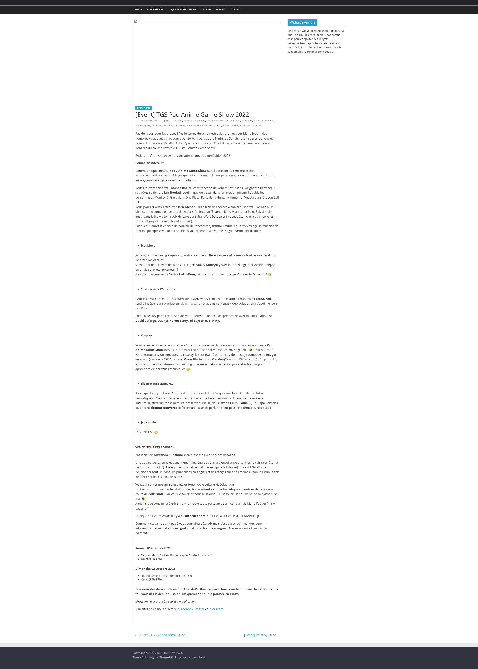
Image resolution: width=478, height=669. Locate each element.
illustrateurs (267, 120)
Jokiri (167, 120)
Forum (220, 9)
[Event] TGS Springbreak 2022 (159, 635)
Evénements (143, 107)
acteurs (178, 120)
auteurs (201, 120)
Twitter (199, 609)
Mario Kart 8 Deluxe (174, 125)
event (257, 120)
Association (190, 120)
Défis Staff (234, 120)
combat (224, 120)
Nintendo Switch (205, 125)
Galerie (206, 9)
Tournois (258, 125)
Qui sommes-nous (183, 9)
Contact (236, 9)
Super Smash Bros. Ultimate (237, 125)
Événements (155, 9)
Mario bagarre (142, 125)
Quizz (218, 125)
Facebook (186, 609)
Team (138, 9)
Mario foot (157, 125)
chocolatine (213, 120)
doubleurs (247, 120)
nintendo (191, 125)
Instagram (216, 609)
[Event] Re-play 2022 (262, 635)
